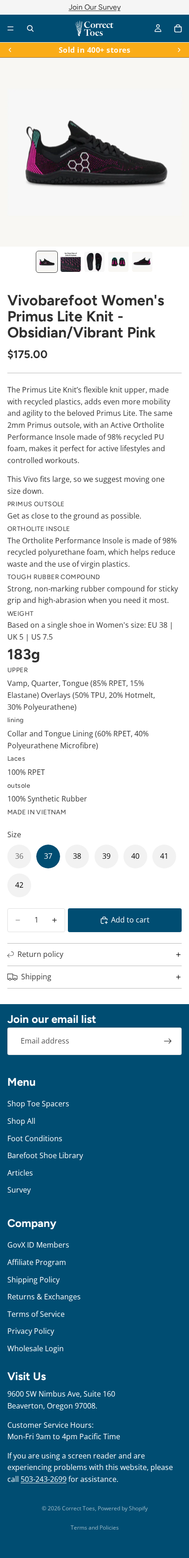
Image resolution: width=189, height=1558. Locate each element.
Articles (20, 1172)
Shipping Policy (33, 1279)
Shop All (21, 1121)
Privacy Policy (30, 1331)
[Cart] (178, 28)
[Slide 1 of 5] (47, 262)
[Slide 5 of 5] (142, 262)
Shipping (36, 977)
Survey (19, 1190)
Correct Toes (78, 1508)
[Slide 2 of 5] (71, 262)
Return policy (40, 954)
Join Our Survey (95, 7)
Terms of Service (36, 1314)
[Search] (30, 28)
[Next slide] (179, 50)
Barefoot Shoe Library (45, 1155)
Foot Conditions (34, 1138)
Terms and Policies (95, 1527)
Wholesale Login (35, 1348)
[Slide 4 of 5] (118, 262)
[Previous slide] (10, 50)
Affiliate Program (36, 1262)
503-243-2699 (44, 1479)
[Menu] (10, 28)
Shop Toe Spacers (38, 1104)
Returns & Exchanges (44, 1297)
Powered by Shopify (123, 1508)
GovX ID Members (38, 1245)
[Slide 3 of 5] (94, 262)
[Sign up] (168, 1041)
